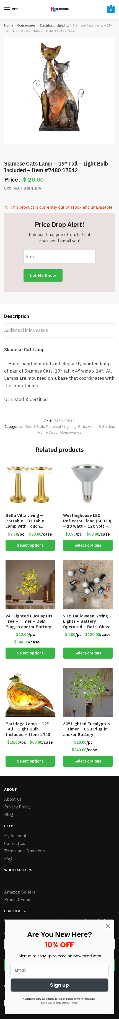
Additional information (26, 330)
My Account (15, 835)
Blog (8, 814)
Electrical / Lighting (54, 25)
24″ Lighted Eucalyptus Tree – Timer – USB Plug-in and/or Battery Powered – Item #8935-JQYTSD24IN (30, 621)
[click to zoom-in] (59, 90)
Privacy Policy (17, 807)
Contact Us (14, 843)
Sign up (59, 985)
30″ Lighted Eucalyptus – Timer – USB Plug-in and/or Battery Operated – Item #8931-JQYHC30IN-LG (86, 729)
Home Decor (48, 432)
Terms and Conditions (25, 850)
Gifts (82, 426)
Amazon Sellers (19, 892)
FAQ (8, 858)
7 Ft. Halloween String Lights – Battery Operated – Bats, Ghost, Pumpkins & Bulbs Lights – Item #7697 (87, 621)
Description (16, 316)
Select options (30, 545)
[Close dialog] (108, 925)
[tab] (59, 317)
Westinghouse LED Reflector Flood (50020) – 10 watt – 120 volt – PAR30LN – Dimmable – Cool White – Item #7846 (87, 521)
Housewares (26, 25)
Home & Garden (101, 426)
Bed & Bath (35, 426)
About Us (13, 799)
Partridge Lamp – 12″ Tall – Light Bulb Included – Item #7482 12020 (29, 729)
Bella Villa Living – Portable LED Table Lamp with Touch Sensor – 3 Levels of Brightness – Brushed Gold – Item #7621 (27, 521)
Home (8, 25)
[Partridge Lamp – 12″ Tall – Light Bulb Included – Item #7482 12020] (30, 692)
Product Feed (17, 899)
